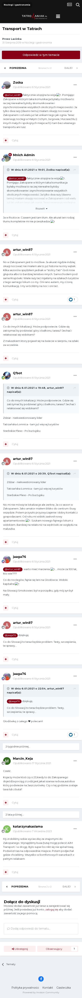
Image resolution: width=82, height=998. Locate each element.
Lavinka (16, 38)
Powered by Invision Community (41, 992)
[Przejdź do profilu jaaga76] (7, 559)
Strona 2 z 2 (45, 68)
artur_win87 (23, 250)
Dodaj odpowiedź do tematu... (30, 928)
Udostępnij (21, 948)
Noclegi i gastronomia (38, 42)
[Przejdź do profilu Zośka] (7, 85)
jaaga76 (19, 557)
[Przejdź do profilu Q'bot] (7, 375)
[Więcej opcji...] (75, 85)
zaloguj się (51, 909)
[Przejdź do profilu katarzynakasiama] (7, 829)
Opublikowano (31, 87)
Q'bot (17, 373)
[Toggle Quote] (8, 169)
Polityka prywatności (25, 987)
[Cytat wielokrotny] (5, 140)
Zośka (18, 82)
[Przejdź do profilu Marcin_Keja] (7, 761)
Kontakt (47, 987)
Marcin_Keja (23, 758)
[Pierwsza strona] (5, 68)
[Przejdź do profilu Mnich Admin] (7, 157)
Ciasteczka (63, 987)
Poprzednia (18, 68)
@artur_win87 (13, 95)
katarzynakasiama (28, 826)
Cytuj (15, 140)
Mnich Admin (24, 155)
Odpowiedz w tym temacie (41, 55)
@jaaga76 (10, 635)
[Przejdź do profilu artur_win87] (7, 252)
